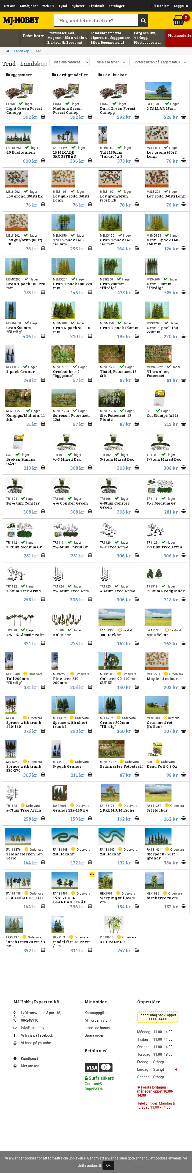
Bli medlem (160, 6)
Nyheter (77, 6)
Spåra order (94, 1035)
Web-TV (48, 6)
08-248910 (29, 1020)
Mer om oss (30, 1066)
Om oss (10, 6)
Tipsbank (96, 6)
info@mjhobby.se (34, 1028)
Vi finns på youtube (36, 1043)
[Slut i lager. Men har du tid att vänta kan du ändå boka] (41, 906)
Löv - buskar (114, 74)
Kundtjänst (29, 6)
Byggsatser (21, 74)
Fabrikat (32, 36)
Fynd (63, 6)
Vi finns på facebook (37, 1035)
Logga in (181, 6)
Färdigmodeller (72, 74)
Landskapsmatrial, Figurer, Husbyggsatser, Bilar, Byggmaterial (110, 37)
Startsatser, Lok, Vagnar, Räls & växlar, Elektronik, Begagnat (67, 37)
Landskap (21, 51)
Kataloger (116, 6)
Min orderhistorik (98, 1020)
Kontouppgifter (97, 1013)
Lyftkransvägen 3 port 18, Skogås (37, 1014)
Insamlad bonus (97, 1028)
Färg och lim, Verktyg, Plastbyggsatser (147, 37)
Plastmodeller (179, 35)
